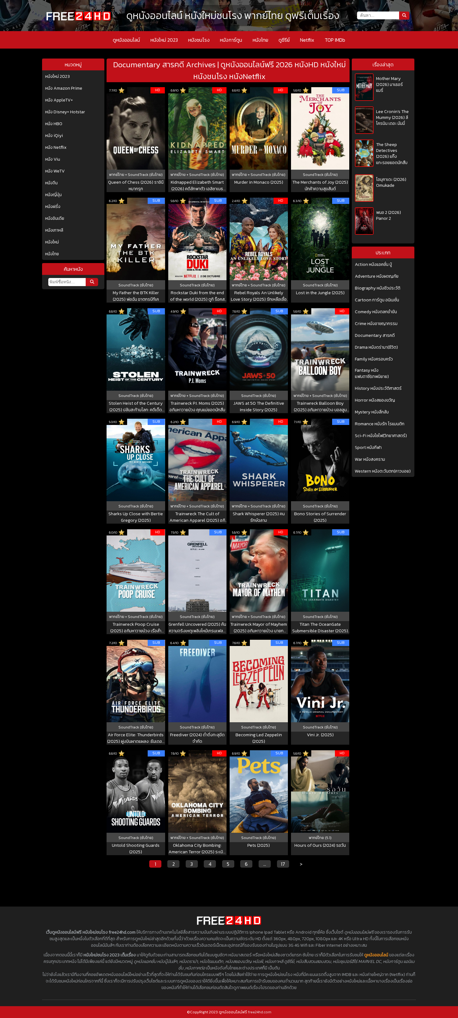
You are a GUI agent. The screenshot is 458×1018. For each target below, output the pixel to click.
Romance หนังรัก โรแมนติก (379, 424)
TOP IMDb (335, 40)
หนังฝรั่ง (52, 207)
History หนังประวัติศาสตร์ (378, 388)
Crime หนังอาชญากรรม (376, 324)
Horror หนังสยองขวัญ (375, 400)
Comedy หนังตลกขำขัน (376, 312)
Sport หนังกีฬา (368, 448)
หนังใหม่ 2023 (164, 40)
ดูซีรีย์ (284, 40)
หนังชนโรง (199, 40)
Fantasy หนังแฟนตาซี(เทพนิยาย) (372, 373)
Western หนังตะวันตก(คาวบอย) (383, 471)
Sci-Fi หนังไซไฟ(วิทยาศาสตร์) (381, 436)
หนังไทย (260, 40)
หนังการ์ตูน (231, 40)
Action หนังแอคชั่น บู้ (373, 265)
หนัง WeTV (55, 171)
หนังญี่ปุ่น (53, 195)
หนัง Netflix (55, 147)
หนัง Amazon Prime (63, 88)
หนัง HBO (53, 124)
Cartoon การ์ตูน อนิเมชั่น (377, 300)
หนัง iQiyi (54, 136)
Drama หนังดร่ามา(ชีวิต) (376, 347)
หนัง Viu (52, 159)
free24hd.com (259, 1012)
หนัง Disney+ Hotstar (65, 112)
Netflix (307, 40)
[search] (92, 282)
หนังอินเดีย (54, 218)
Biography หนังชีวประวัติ (377, 288)
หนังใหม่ (52, 242)
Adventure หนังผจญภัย (376, 276)
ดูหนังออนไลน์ (126, 40)
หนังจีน (51, 183)
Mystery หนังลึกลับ (372, 412)
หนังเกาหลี (54, 230)
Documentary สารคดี (375, 335)
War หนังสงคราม (370, 459)
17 (283, 864)
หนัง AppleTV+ (59, 100)
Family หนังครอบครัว (374, 359)
